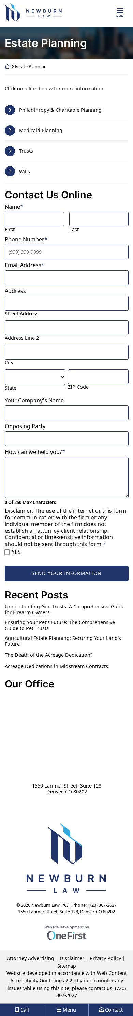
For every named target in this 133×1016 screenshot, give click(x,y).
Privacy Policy (105, 958)
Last (74, 229)
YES (16, 552)
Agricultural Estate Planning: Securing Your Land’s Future (63, 641)
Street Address (22, 314)
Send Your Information (67, 573)
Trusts (26, 151)
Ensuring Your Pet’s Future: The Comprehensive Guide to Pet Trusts (60, 625)
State (10, 388)
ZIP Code (78, 387)
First (10, 229)
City (9, 362)
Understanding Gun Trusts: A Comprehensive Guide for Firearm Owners (64, 610)
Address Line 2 (22, 338)
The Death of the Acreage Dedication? (48, 655)
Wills (24, 171)
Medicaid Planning (40, 130)
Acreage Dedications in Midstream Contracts (56, 666)
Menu (119, 15)
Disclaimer (72, 958)
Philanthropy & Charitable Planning (60, 110)
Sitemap (66, 966)
